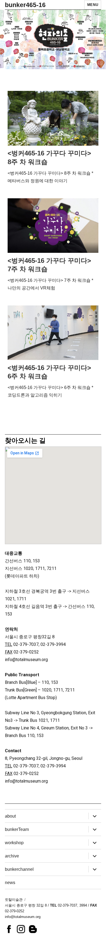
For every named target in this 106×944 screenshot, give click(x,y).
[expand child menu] (94, 815)
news (10, 882)
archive (12, 856)
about (10, 816)
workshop (14, 842)
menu (92, 5)
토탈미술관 (14, 900)
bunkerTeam (17, 829)
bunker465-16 (25, 4)
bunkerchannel (19, 869)
